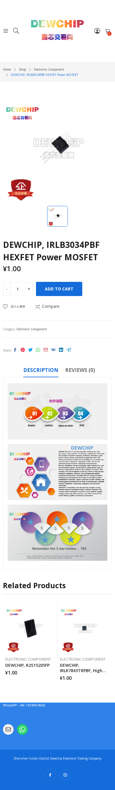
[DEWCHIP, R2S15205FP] (30, 628)
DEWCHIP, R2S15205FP (27, 665)
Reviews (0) (80, 370)
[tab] (40, 371)
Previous (7, 642)
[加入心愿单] (54, 609)
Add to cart (59, 289)
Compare (51, 306)
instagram (65, 775)
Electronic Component (32, 329)
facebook (50, 775)
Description (40, 370)
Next (108, 642)
